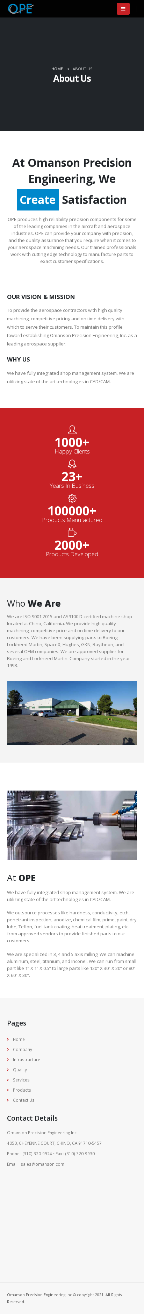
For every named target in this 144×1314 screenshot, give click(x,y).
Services (21, 1080)
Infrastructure (26, 1059)
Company (22, 1049)
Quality (20, 1069)
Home (19, 1039)
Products (22, 1090)
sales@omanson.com (42, 1164)
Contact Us (24, 1100)
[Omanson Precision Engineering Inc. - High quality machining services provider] (21, 9)
